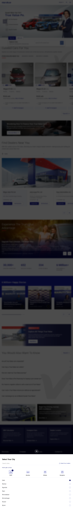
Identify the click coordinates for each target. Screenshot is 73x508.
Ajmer (4, 505)
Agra (3, 491)
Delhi (3, 480)
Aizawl (4, 501)
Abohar (4, 484)
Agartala (4, 487)
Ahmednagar (6, 498)
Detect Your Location (65, 463)
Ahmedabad (5, 494)
